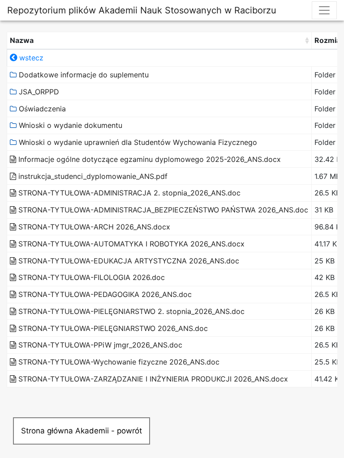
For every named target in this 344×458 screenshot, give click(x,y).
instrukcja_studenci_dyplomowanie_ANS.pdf (92, 176)
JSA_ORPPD (38, 91)
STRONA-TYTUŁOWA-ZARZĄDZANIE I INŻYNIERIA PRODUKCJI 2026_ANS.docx (152, 378)
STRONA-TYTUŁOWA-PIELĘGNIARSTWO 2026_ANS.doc (112, 328)
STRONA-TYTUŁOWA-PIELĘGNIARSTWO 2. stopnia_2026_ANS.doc (130, 311)
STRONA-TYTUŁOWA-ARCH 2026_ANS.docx (93, 226)
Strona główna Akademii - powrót (81, 430)
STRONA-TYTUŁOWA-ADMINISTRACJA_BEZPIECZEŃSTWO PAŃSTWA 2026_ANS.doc (162, 209)
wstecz (30, 57)
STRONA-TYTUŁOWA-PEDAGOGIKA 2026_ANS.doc (104, 294)
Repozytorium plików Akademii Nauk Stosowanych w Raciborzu (141, 10)
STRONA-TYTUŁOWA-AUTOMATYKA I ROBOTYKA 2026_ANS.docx (130, 243)
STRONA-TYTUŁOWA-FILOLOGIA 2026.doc (90, 277)
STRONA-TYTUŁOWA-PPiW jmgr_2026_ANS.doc (99, 344)
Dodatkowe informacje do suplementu (83, 74)
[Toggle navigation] (324, 10)
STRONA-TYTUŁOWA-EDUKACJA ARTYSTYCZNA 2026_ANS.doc (127, 260)
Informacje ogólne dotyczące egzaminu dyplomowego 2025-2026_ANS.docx (148, 159)
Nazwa (22, 40)
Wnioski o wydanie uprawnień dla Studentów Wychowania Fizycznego (137, 142)
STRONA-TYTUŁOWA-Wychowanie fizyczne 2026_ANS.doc (117, 361)
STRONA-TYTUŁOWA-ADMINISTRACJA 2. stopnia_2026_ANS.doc (128, 192)
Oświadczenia (41, 108)
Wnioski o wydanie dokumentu (69, 125)
